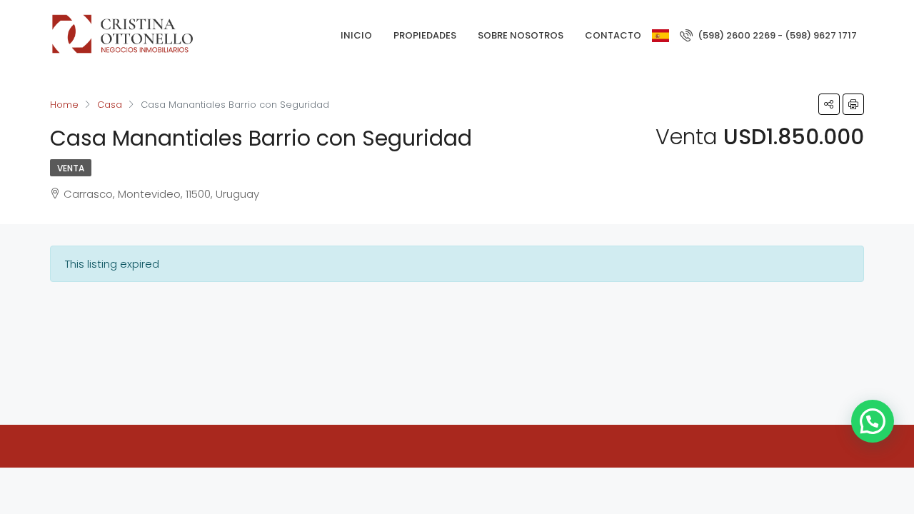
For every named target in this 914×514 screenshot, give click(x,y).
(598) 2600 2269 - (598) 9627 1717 (776, 35)
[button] (872, 421)
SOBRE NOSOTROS (520, 35)
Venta (70, 168)
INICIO (356, 35)
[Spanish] (660, 35)
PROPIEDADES (424, 35)
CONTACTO (613, 35)
